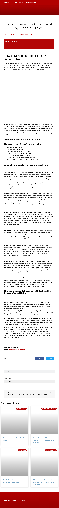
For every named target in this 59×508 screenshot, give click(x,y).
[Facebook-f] (46, 2)
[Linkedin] (52, 2)
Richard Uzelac (28, 34)
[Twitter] (49, 2)
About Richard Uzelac (17, 496)
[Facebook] (47, 498)
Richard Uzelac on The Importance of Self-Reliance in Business (43, 440)
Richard (25, 185)
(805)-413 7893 (22, 500)
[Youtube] (56, 2)
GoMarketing (21, 349)
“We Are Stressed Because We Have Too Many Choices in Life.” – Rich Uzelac (44, 482)
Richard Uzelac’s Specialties (10, 500)
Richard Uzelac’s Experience (30, 496)
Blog (9, 496)
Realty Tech (12, 349)
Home (4, 496)
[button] (57, 10)
